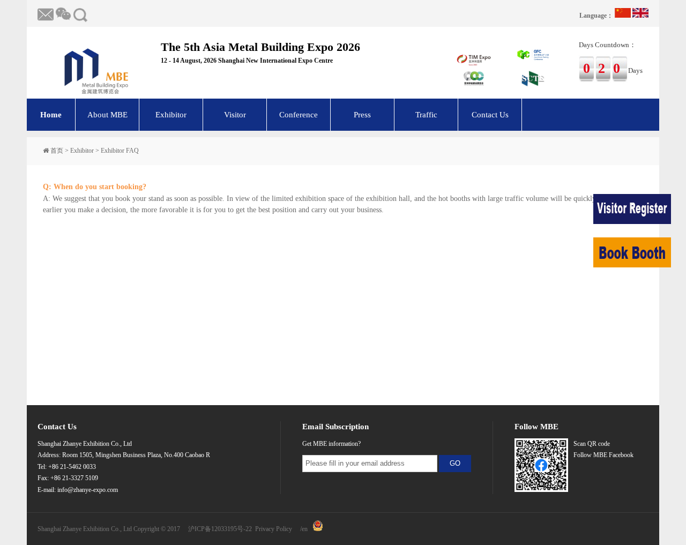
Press (362, 114)
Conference (298, 114)
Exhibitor (171, 114)
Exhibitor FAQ (120, 150)
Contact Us (490, 114)
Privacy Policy (273, 529)
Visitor (235, 114)
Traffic (426, 114)
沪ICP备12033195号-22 (220, 529)
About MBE (107, 114)
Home (51, 114)
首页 (56, 150)
